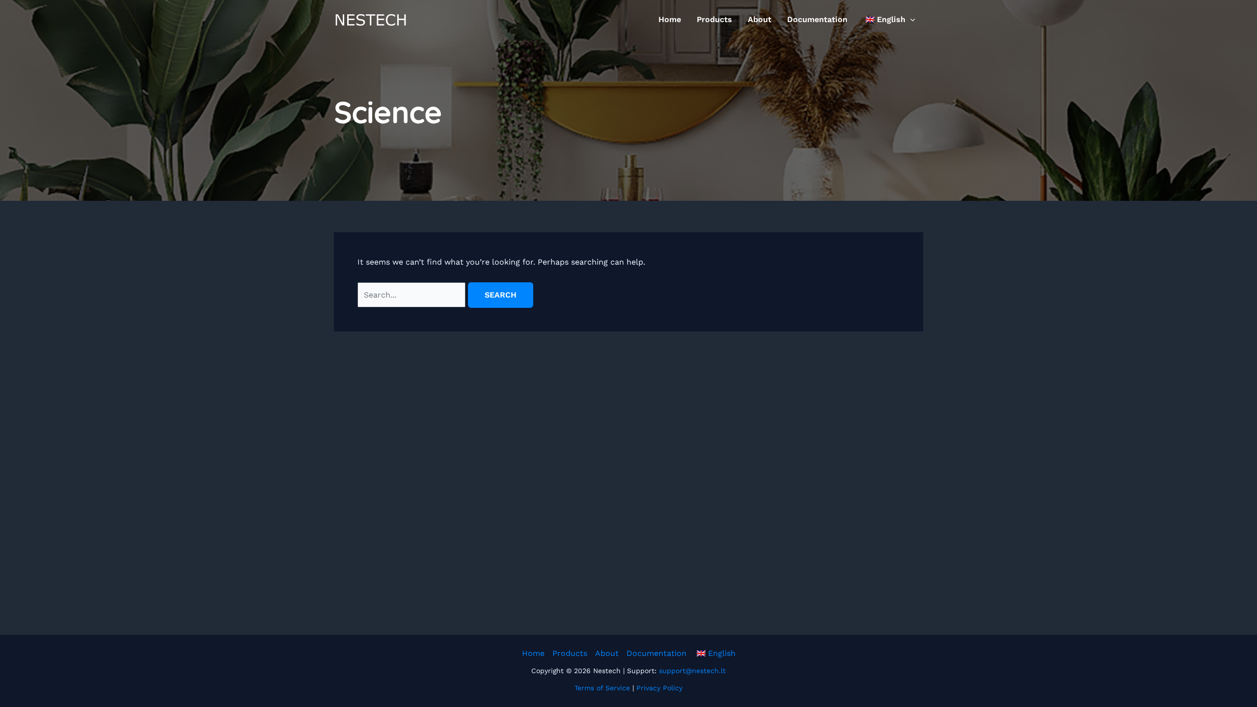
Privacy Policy (659, 688)
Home (669, 20)
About (759, 20)
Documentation (817, 20)
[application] (910, 20)
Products (714, 20)
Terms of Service (602, 688)
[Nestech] (371, 19)
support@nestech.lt (692, 671)
